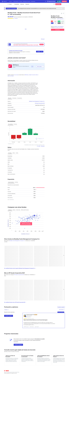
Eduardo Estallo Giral (30, 314)
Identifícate (64, 1)
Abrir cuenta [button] (39, 66)
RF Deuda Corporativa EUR (40, 103)
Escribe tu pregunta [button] (18, 344)
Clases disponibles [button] (60, 18)
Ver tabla (39, 146)
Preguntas (27, 4)
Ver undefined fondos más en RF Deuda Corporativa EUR (14, 302)
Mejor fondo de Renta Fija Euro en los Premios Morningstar (35, 319)
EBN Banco (16, 64)
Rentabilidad (17, 4)
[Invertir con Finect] (4, 1)
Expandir (43, 146)
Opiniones (22, 4)
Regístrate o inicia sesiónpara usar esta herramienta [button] (26, 224)
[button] (39, 51)
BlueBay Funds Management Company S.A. (37, 101)
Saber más (41, 44)
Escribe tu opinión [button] (61, 307)
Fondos (10, 4)
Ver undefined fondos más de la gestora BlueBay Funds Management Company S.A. (19, 268)
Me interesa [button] (58, 4)
